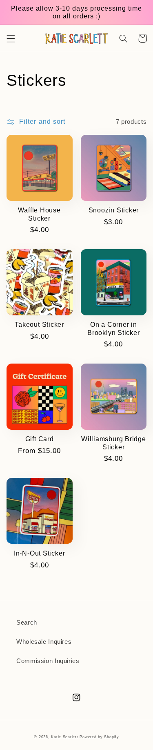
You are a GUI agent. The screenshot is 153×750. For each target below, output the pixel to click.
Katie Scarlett (64, 737)
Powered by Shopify (99, 737)
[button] (10, 38)
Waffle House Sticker (39, 214)
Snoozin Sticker (114, 210)
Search (26, 622)
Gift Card (39, 438)
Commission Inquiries (48, 661)
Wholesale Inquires (43, 641)
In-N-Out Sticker (39, 553)
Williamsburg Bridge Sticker (113, 442)
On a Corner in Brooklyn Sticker (113, 328)
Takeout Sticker (39, 324)
